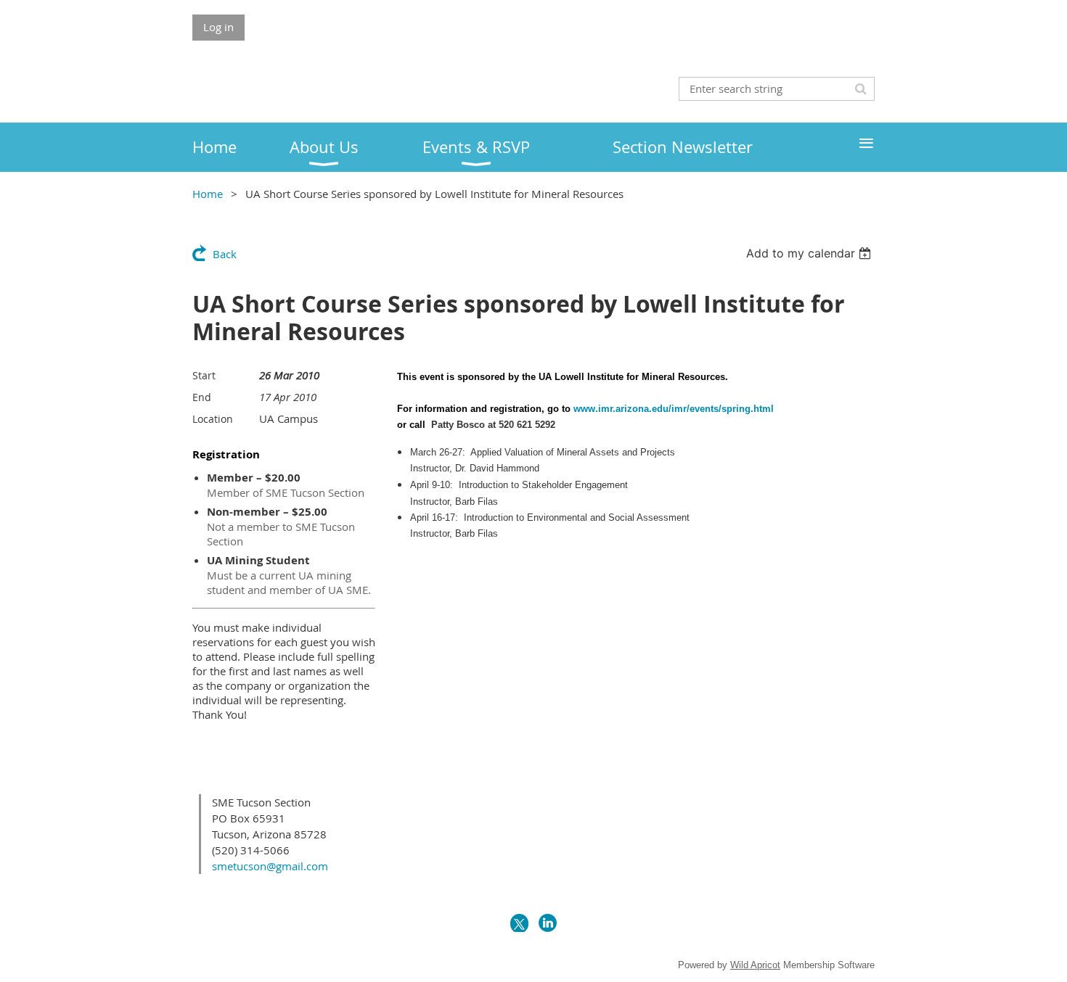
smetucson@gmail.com (270, 866)
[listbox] (810, 253)
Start (204, 375)
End (201, 397)
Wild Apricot (755, 965)
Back (225, 254)
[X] (519, 923)
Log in (218, 27)
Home (207, 193)
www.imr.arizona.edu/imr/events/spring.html (673, 408)
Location (212, 419)
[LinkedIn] (548, 923)
